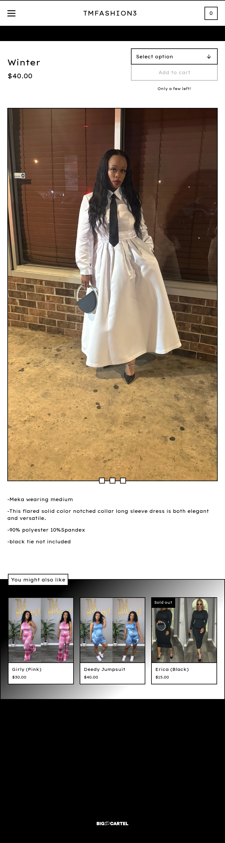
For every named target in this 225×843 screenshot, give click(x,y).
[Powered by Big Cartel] (112, 821)
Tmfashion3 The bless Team (152, 771)
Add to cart (174, 72)
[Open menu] (11, 13)
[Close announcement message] (217, 34)
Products (73, 767)
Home (73, 756)
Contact (152, 756)
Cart (73, 779)
